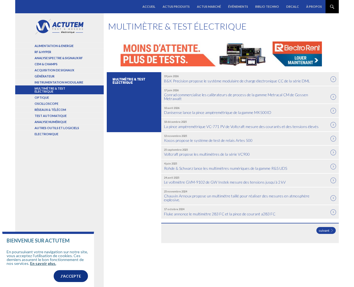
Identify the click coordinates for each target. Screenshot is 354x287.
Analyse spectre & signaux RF (59, 58)
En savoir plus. (43, 263)
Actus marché (209, 6)
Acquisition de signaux (54, 70)
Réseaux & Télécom (50, 109)
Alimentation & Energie (54, 46)
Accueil (148, 6)
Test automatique (51, 116)
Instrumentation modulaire (59, 82)
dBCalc (292, 6)
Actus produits (176, 6)
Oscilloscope (46, 103)
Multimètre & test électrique (50, 90)
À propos (314, 6)
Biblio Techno (267, 6)
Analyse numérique (51, 122)
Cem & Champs (46, 64)
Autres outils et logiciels (57, 128)
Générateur (44, 76)
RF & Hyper (43, 52)
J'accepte (71, 276)
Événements (238, 6)
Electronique (46, 134)
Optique (42, 97)
